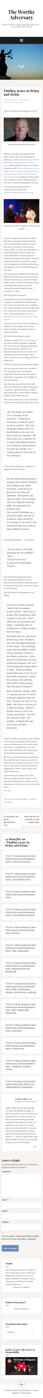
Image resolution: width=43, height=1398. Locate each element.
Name (5, 1200)
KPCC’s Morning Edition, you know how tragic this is (21, 316)
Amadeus (15, 1393)
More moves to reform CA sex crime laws (31, 819)
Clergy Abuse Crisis (11, 102)
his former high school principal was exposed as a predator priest (21, 162)
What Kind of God (25, 192)
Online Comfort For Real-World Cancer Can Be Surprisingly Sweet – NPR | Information (20, 948)
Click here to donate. (21, 1287)
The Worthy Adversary (21, 14)
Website (5, 1222)
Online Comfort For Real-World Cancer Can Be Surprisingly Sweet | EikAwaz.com (20, 1045)
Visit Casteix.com (21, 1309)
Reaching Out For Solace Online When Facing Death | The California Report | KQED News (20, 1084)
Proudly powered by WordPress (17, 1390)
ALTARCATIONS (10, 192)
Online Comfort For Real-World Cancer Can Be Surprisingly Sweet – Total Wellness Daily (20, 876)
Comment (7, 1171)
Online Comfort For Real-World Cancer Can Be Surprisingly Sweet (20, 894)
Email (5, 1211)
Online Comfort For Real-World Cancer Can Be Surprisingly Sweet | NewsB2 (20, 930)
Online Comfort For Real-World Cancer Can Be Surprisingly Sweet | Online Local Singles (20, 859)
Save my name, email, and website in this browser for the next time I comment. (20, 1237)
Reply (35, 1147)
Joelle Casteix (24, 100)
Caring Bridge (28, 340)
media (21, 102)
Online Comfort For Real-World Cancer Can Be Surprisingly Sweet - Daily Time (20, 1028)
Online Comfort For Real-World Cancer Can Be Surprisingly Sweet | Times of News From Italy (20, 912)
